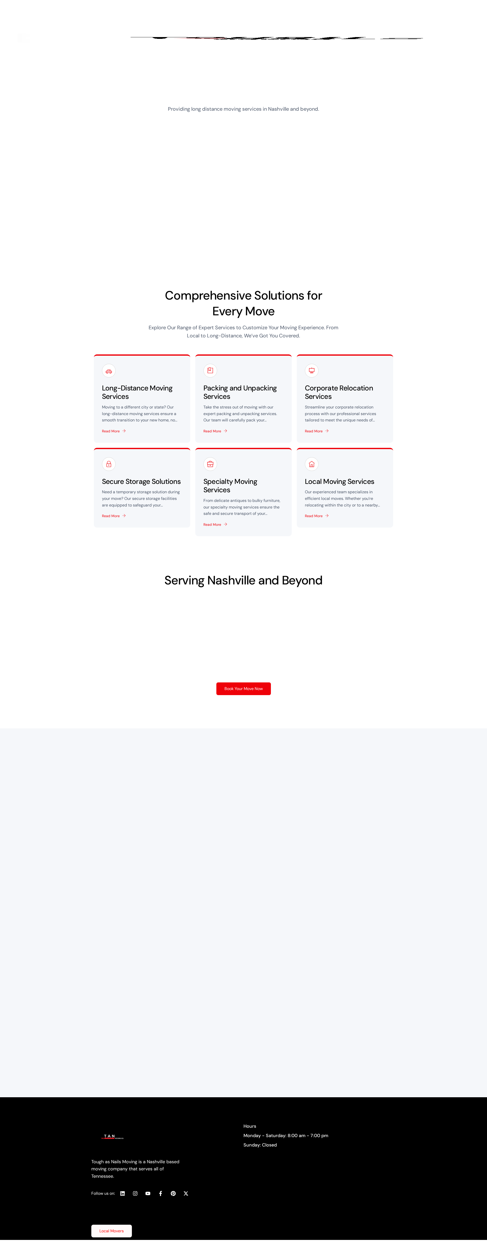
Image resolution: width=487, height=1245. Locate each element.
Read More (111, 431)
